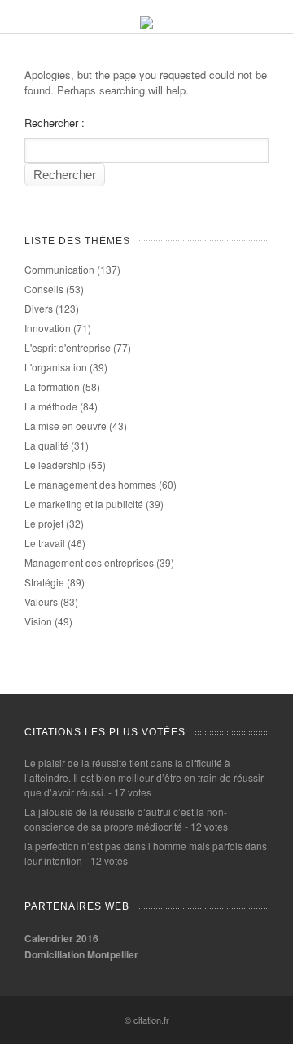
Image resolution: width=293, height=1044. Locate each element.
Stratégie (44, 582)
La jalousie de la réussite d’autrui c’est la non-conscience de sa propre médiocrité (125, 819)
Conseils (43, 289)
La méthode (50, 406)
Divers (38, 308)
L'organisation (55, 367)
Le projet (43, 523)
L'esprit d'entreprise (67, 347)
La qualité (46, 445)
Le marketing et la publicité (83, 504)
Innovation (47, 328)
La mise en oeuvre (65, 425)
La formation (52, 386)
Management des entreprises (89, 562)
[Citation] (146, 25)
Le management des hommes (90, 484)
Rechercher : (54, 122)
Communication (59, 269)
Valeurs (41, 601)
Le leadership (54, 465)
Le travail (44, 543)
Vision (38, 621)
